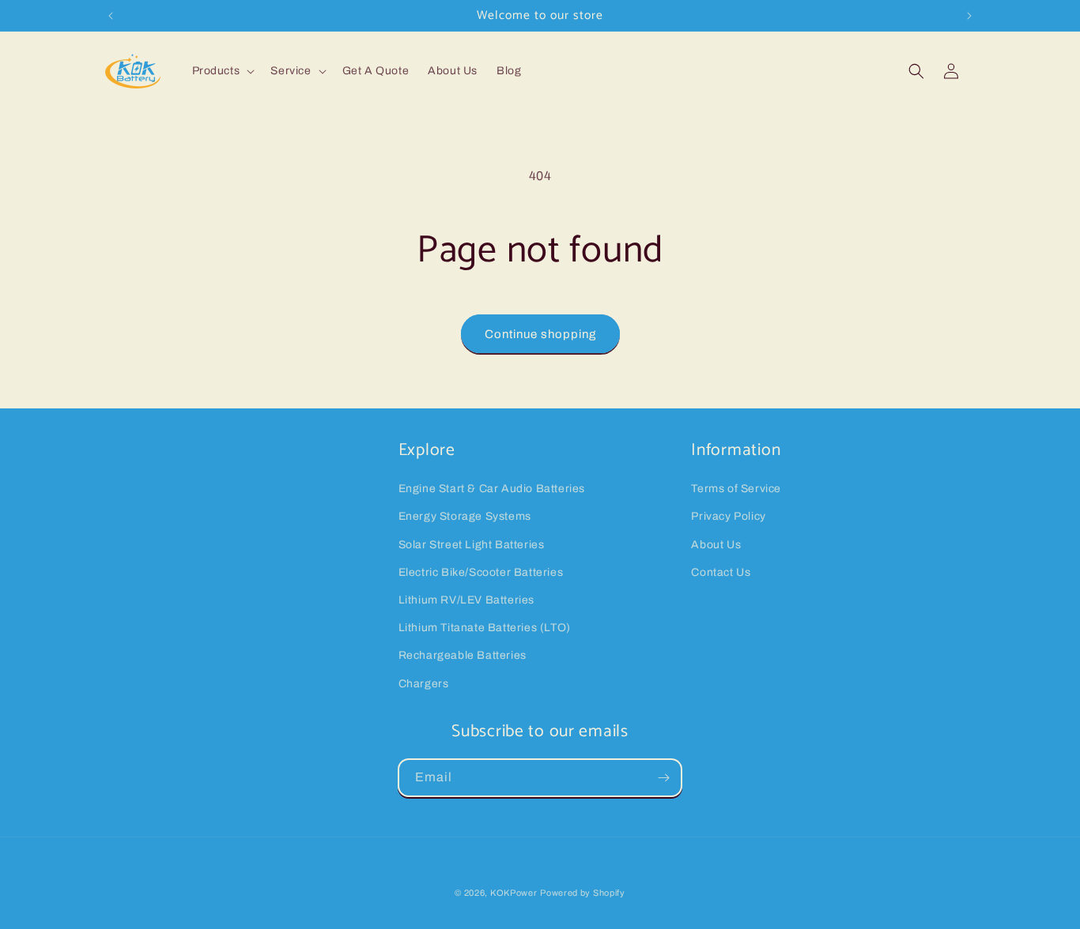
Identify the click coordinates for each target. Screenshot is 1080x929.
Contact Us (720, 572)
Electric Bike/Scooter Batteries (481, 572)
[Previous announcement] (110, 16)
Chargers (423, 684)
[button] (222, 71)
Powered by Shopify (582, 892)
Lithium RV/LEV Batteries (466, 600)
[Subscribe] (663, 777)
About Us (716, 545)
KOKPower (514, 892)
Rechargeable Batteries (462, 655)
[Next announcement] (969, 16)
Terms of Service (736, 489)
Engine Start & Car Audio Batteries (491, 489)
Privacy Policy (728, 516)
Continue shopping (540, 334)
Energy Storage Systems (464, 516)
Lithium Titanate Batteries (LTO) (484, 628)
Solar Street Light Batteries (471, 545)
